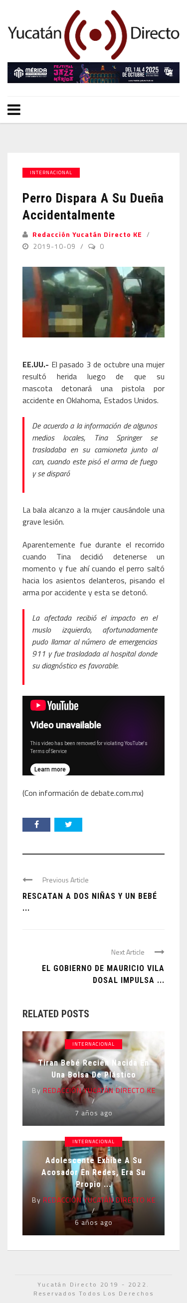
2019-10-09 (55, 246)
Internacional (51, 172)
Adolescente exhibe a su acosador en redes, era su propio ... (93, 1172)
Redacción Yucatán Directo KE (87, 234)
